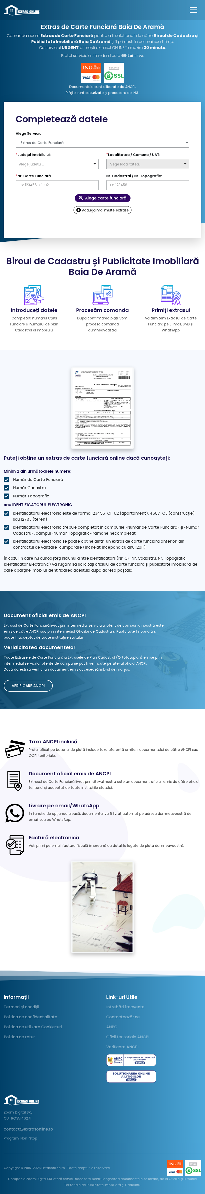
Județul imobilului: (33, 154)
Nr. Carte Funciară (33, 175)
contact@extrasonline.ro (28, 1129)
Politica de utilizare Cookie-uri (33, 1027)
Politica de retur (19, 1037)
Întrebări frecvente (125, 1007)
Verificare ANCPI (28, 685)
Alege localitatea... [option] (125, 164)
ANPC (111, 1027)
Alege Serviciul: (30, 133)
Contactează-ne (123, 1017)
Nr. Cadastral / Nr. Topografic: (134, 175)
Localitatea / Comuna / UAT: (133, 154)
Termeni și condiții (21, 1007)
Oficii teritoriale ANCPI (127, 1037)
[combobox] (57, 164)
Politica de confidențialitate (30, 1017)
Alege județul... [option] (31, 164)
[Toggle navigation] (193, 9)
